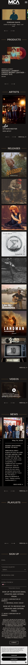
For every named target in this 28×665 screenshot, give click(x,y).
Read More (17, 484)
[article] (14, 390)
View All (21, 137)
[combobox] (4, 584)
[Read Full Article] (14, 427)
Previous (5, 30)
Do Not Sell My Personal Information (15, 625)
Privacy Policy (12, 624)
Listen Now (13, 165)
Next (13, 30)
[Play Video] (14, 390)
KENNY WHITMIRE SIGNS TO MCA (13, 446)
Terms (9, 637)
